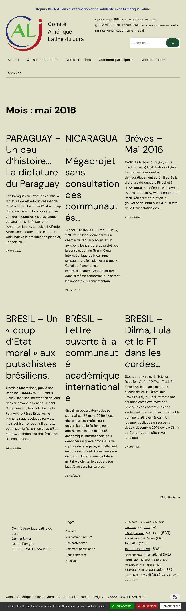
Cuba (150, 527)
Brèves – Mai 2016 (144, 144)
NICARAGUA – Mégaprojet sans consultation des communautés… (92, 178)
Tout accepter (123, 606)
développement (103, 19)
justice (144, 25)
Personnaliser (171, 606)
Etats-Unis (128, 19)
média (174, 25)
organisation (116, 30)
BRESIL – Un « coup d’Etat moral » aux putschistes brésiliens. (32, 347)
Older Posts (170, 497)
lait (145, 560)
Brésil (158, 522)
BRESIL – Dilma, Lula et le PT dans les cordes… (148, 341)
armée (131, 522)
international (130, 25)
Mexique (153, 25)
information (133, 555)
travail (140, 30)
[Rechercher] (172, 42)
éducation (170, 575)
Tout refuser (148, 606)
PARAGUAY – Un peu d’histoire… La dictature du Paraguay (33, 161)
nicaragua (100, 30)
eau (117, 19)
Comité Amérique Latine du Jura (66, 31)
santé (130, 30)
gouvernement (107, 25)
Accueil (13, 60)
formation (151, 19)
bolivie (145, 522)
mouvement (164, 25)
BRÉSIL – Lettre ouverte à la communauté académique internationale (92, 358)
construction (133, 527)
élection (131, 580)
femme (139, 19)
